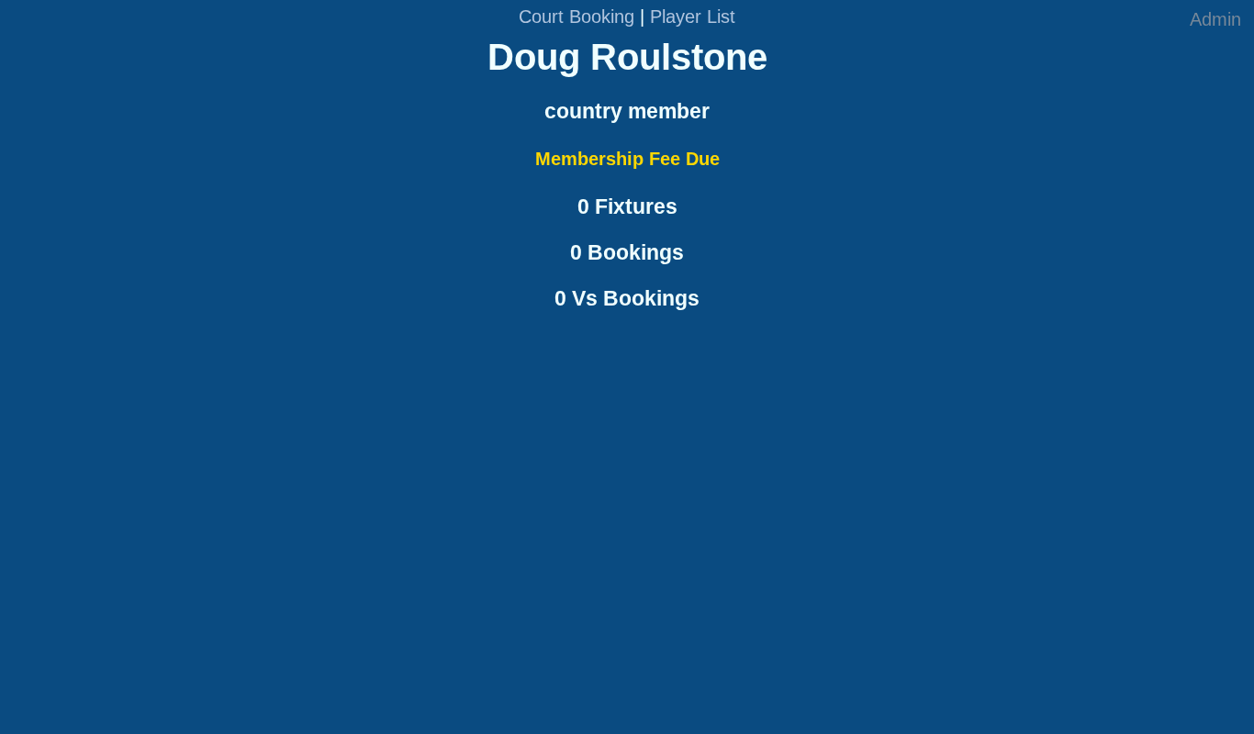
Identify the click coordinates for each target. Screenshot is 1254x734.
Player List (692, 16)
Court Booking (576, 16)
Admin (1215, 19)
